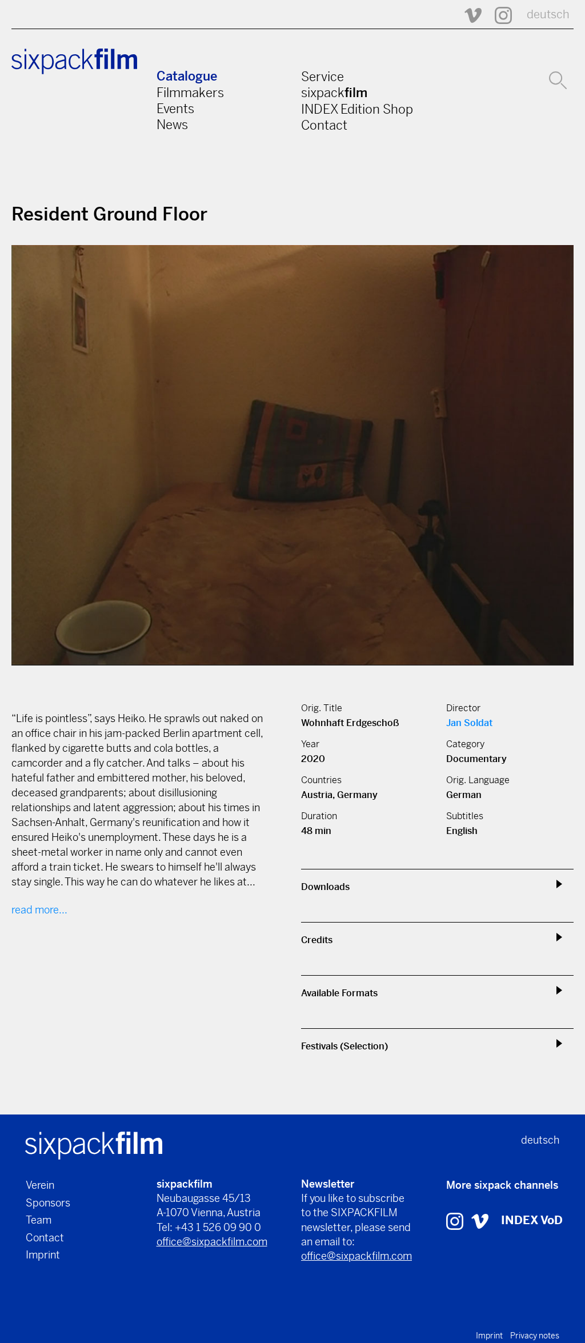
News (172, 125)
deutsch (548, 14)
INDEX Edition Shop (357, 109)
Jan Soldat (469, 723)
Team (38, 1219)
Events (175, 109)
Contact (324, 125)
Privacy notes (534, 1335)
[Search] (558, 79)
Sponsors (48, 1202)
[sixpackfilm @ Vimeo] (468, 14)
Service (322, 77)
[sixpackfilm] (93, 1144)
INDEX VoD (532, 1220)
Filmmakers (190, 93)
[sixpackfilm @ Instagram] (498, 14)
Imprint (43, 1254)
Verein (40, 1185)
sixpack (334, 93)
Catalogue (187, 76)
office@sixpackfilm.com (212, 1241)
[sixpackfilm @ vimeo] (479, 1220)
